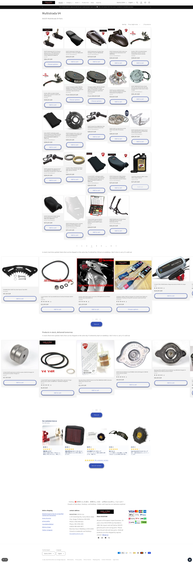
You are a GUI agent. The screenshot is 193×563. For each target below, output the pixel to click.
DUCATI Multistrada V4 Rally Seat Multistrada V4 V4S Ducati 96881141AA (74, 52)
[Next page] (116, 246)
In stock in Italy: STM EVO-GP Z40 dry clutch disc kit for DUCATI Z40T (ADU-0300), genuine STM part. (74, 169)
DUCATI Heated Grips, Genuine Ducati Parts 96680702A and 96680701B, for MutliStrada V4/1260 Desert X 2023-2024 (53, 170)
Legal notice (116, 559)
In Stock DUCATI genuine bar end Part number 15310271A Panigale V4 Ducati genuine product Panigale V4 (18, 373)
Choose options (53, 64)
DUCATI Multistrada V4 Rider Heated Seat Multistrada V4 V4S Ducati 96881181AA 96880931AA (52, 217)
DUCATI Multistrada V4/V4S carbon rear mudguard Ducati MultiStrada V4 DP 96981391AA (118, 53)
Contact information (106, 559)
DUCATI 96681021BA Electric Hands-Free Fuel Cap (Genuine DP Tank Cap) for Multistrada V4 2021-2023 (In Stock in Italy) (139, 88)
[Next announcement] (150, 7)
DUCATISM (48, 559)
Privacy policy (78, 559)
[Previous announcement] (42, 7)
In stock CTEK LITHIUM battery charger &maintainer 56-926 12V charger (170, 284)
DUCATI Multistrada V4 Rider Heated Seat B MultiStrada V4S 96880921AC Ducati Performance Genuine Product (118, 177)
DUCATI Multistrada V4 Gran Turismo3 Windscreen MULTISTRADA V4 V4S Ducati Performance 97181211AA (74, 225)
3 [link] (91, 246)
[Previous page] (77, 246)
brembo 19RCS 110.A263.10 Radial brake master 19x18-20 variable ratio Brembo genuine (52, 95)
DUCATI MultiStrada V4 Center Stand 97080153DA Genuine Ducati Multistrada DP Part (118, 220)
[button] (61, 2)
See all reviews (96, 465)
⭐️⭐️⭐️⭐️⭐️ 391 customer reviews (96, 460)
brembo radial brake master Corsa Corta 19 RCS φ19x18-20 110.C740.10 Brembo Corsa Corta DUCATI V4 (94, 297)
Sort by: (124, 24)
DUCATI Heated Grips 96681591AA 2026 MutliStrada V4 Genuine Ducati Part (96, 127)
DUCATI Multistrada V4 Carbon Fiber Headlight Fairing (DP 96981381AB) (96, 52)
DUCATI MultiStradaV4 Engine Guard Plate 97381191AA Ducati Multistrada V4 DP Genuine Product (139, 131)
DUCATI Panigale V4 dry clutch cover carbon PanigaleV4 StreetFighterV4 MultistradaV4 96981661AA (74, 134)
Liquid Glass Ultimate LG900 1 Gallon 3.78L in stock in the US (139, 177)
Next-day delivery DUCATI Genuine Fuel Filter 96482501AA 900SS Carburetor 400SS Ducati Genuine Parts (95, 380)
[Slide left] (93, 319)
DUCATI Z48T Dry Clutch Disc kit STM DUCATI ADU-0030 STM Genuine (118, 129)
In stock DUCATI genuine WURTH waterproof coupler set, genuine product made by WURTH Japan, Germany (95, 221)
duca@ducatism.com (76, 534)
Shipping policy (96, 559)
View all (96, 324)
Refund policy (70, 559)
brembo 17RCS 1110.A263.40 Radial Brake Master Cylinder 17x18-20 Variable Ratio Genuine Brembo (139, 53)
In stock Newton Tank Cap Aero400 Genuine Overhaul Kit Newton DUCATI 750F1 (57, 297)
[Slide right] (100, 319)
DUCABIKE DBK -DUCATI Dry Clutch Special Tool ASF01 (15, 289)
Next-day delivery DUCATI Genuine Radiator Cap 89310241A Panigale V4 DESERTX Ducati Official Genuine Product (170, 371)
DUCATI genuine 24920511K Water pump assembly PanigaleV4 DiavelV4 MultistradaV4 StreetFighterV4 (118, 91)
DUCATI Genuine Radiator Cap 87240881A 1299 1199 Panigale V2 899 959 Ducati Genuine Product (132, 372)
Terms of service (87, 559)
